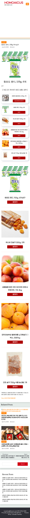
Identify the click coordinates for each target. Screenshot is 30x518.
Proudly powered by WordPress (12, 512)
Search (23, 464)
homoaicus (13, 2)
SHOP (4, 42)
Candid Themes (17, 514)
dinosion (12, 47)
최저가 (19, 112)
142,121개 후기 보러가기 (19, 100)
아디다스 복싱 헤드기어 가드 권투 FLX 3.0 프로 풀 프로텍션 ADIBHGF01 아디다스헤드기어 (14, 417)
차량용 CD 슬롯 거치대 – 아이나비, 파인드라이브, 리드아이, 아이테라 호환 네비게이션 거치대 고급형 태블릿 (14, 479)
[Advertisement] (15, 22)
